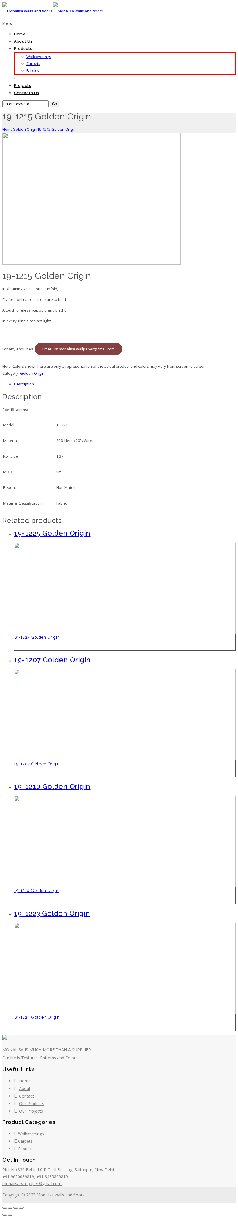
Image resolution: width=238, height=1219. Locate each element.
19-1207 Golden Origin (37, 764)
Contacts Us (26, 93)
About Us (23, 41)
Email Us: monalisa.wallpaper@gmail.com (78, 349)
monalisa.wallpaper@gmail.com (32, 1183)
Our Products (31, 1103)
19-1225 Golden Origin (36, 637)
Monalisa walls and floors (60, 1195)
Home (20, 34)
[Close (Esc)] (4, 1208)
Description (24, 384)
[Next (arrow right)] (10, 1215)
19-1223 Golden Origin (37, 1017)
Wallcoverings (38, 56)
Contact (26, 1096)
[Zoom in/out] (21, 1208)
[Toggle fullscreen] (15, 1208)
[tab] (125, 384)
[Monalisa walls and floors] (52, 11)
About (24, 1088)
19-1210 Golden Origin (36, 890)
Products (23, 48)
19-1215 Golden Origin (56, 129)
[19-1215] (91, 263)
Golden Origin (25, 129)
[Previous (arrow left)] (4, 1215)
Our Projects (31, 1111)
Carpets (33, 63)
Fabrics (32, 70)
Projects (22, 85)
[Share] (10, 1208)
